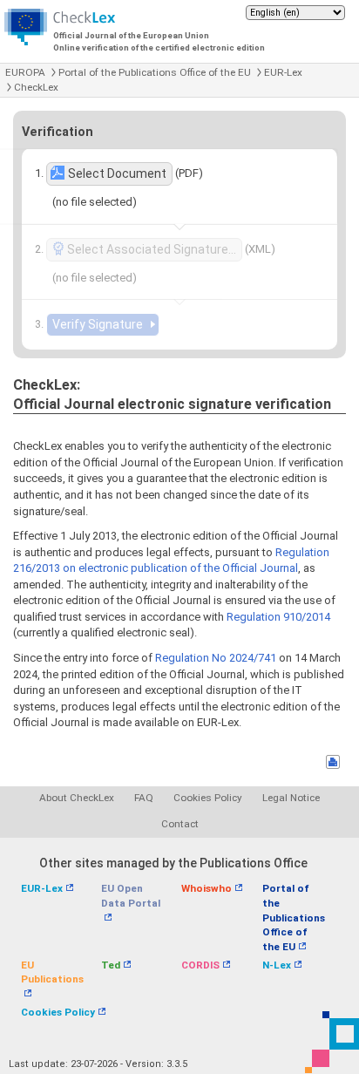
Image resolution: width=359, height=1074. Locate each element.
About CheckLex (76, 798)
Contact (180, 824)
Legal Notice (291, 798)
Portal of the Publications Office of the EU (154, 72)
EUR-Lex (283, 72)
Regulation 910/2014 (278, 616)
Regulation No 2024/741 (215, 657)
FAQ (143, 798)
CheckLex (36, 87)
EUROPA (25, 72)
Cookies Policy (207, 798)
